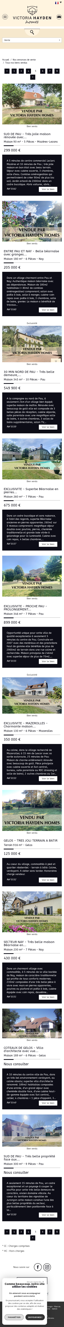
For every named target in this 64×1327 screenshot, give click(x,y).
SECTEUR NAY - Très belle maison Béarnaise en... (29, 943)
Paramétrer (14, 1317)
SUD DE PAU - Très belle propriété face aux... (29, 1157)
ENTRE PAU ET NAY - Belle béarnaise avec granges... (31, 252)
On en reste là (34, 1282)
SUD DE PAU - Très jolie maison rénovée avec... (27, 135)
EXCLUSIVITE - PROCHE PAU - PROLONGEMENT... (25, 607)
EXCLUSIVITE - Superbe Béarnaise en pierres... (31, 490)
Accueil (5, 60)
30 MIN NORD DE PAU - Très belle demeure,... (29, 373)
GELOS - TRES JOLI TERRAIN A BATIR (30, 840)
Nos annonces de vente (24, 60)
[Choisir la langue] (57, 3)
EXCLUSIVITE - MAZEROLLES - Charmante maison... (26, 724)
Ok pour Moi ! (35, 1317)
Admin (54, 1309)
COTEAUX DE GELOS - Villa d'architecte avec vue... (23, 1049)
